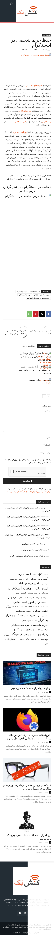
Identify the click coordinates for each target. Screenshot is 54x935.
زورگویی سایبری (19, 132)
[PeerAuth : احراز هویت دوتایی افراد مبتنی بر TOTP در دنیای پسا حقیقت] (44, 370)
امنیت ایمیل (21, 592)
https (46, 574)
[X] (42, 314)
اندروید (33, 615)
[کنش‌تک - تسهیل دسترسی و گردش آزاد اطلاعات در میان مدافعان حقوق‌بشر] (27, 11)
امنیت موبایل (40, 610)
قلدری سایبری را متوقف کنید (40, 332)
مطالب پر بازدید (28, 346)
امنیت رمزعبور (38, 601)
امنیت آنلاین (41, 588)
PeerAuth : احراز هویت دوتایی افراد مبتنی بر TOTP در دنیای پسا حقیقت (35, 369)
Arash (47, 534)
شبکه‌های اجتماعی (34, 85)
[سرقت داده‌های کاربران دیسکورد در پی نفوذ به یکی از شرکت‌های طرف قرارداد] (44, 360)
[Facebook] (48, 314)
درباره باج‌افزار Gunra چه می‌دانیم (31, 688)
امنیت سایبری (20, 602)
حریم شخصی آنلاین (25, 295)
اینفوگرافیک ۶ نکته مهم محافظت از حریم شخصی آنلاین (16, 333)
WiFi (34, 574)
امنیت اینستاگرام (22, 291)
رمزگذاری (43, 634)
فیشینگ (17, 634)
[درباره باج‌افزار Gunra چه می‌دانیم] (27, 673)
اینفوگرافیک (46, 35)
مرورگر (7, 634)
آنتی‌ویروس (13, 579)
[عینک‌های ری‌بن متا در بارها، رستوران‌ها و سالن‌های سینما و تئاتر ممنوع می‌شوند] (27, 770)
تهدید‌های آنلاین (24, 111)
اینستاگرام (46, 121)
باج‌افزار (10, 615)
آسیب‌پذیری (24, 573)
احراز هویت (44, 584)
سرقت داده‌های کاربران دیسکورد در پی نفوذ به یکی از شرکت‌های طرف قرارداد (35, 356)
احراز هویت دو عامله (29, 583)
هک (27, 639)
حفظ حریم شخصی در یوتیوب (33, 543)
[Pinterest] (35, 314)
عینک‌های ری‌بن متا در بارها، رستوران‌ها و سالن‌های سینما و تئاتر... (27, 786)
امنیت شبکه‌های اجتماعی (41, 295)
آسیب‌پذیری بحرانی (38, 578)
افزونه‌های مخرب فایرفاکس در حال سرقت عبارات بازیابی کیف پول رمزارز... (27, 736)
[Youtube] (19, 913)
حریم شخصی (20, 121)
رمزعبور (30, 629)
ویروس (21, 639)
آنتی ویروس (23, 579)
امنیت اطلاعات (35, 291)
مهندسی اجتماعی (39, 639)
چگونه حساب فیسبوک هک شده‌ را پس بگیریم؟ (26, 556)
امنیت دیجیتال (15, 597)
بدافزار (43, 619)
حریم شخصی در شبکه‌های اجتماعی (38, 298)
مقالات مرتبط (44, 346)
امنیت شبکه (44, 606)
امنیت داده (29, 597)
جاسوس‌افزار (27, 620)
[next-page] (44, 396)
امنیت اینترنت (42, 597)
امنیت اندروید (43, 593)
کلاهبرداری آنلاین (11, 639)
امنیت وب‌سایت (23, 610)
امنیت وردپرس (43, 615)
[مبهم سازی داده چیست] (44, 383)
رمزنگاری (18, 629)
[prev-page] (48, 396)
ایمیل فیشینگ (22, 615)
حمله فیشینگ (42, 629)
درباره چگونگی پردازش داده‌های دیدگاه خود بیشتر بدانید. (28, 492)
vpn (40, 573)
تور (35, 620)
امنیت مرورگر (12, 606)
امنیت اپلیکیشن (32, 593)
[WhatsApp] (29, 314)
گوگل (46, 644)
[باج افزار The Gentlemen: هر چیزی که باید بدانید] (27, 820)
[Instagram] (32, 913)
